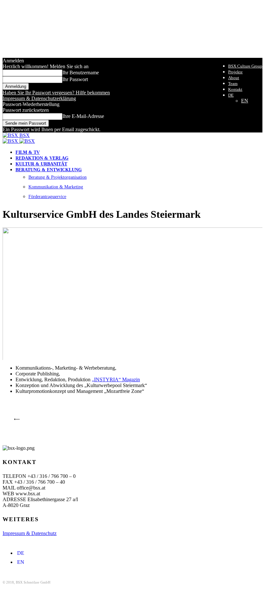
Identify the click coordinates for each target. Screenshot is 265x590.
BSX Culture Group (245, 66)
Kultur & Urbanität (41, 164)
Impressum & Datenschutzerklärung (39, 98)
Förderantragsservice (47, 196)
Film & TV (28, 152)
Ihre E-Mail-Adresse (83, 116)
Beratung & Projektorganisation (57, 177)
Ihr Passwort (75, 79)
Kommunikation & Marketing (55, 186)
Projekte (235, 71)
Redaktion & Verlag (42, 158)
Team (233, 83)
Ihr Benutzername (80, 72)
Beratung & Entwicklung (49, 169)
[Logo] (11, 141)
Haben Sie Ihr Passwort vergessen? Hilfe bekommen (56, 92)
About (233, 77)
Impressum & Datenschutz (30, 533)
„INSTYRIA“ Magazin (116, 379)
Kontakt (235, 89)
